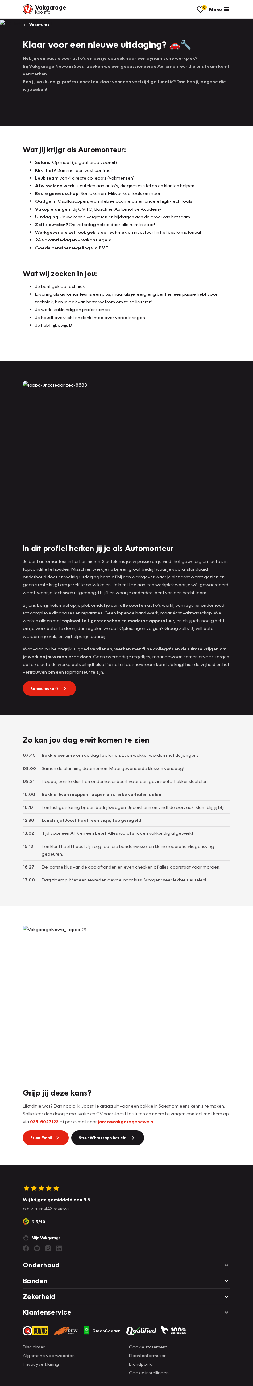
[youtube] (37, 1248)
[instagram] (48, 1248)
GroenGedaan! (107, 1330)
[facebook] (26, 1248)
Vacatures (38, 24)
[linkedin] (59, 1248)
